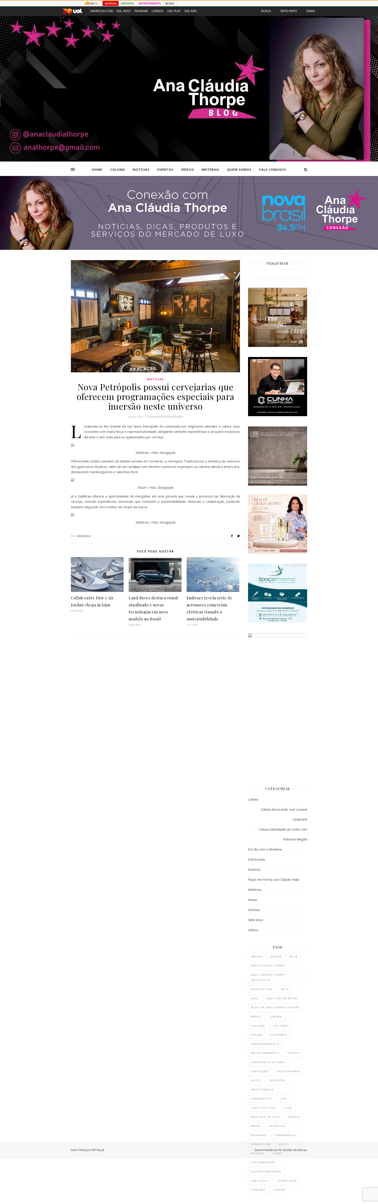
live (283, 1098)
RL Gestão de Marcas (293, 1150)
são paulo (260, 1180)
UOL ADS (190, 11)
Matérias (210, 169)
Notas (252, 899)
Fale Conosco (272, 169)
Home (97, 169)
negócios (277, 1126)
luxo (288, 1107)
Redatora (84, 536)
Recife (284, 1144)
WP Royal (98, 1150)
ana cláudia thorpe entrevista (268, 977)
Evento (293, 1053)
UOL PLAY (174, 11)
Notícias (141, 169)
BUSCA (266, 11)
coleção (258, 1025)
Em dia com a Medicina (265, 849)
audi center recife (282, 998)
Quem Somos (239, 169)
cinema (276, 1016)
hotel (256, 1080)
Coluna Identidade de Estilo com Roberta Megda (283, 834)
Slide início (255, 920)
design (256, 1034)
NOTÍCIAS (110, 3)
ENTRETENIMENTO (149, 3)
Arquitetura (262, 989)
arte (285, 989)
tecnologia (287, 1180)
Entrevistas (256, 859)
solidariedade (263, 1162)
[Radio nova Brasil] (189, 248)
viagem (279, 1189)
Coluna (117, 169)
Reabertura (261, 1144)
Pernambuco (285, 1135)
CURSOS (158, 11)
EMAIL (310, 11)
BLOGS (169, 3)
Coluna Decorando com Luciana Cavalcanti (284, 814)
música (294, 1117)
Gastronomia (288, 1071)
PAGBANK (141, 11)
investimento (263, 1089)
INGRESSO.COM (101, 11)
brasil (256, 1016)
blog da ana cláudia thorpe (275, 1007)
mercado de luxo (265, 1117)
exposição (260, 1071)
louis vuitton (263, 1107)
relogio (258, 1153)
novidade (259, 1135)
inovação (277, 1080)
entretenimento (265, 1053)
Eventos (165, 169)
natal (256, 1126)
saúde (278, 1153)
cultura (280, 1025)
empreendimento (265, 1044)
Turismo (258, 1189)
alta (294, 956)
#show (276, 956)
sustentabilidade (266, 1171)
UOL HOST (123, 11)
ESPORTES (127, 3)
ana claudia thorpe (268, 965)
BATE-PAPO (289, 11)
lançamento (261, 1098)
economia (279, 1034)
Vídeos (187, 169)
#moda (256, 956)
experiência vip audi (268, 1062)
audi (255, 998)
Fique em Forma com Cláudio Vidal (273, 879)
